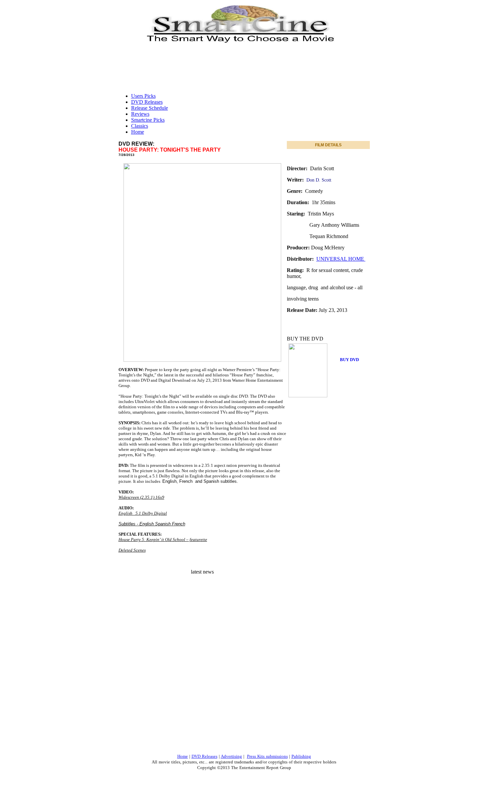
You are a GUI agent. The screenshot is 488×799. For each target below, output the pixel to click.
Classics (139, 126)
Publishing (301, 756)
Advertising (231, 756)
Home (137, 132)
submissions (277, 756)
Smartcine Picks (148, 120)
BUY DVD (349, 359)
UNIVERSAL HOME (341, 259)
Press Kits (256, 756)
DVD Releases (147, 102)
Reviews (140, 114)
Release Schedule (149, 108)
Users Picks (143, 96)
